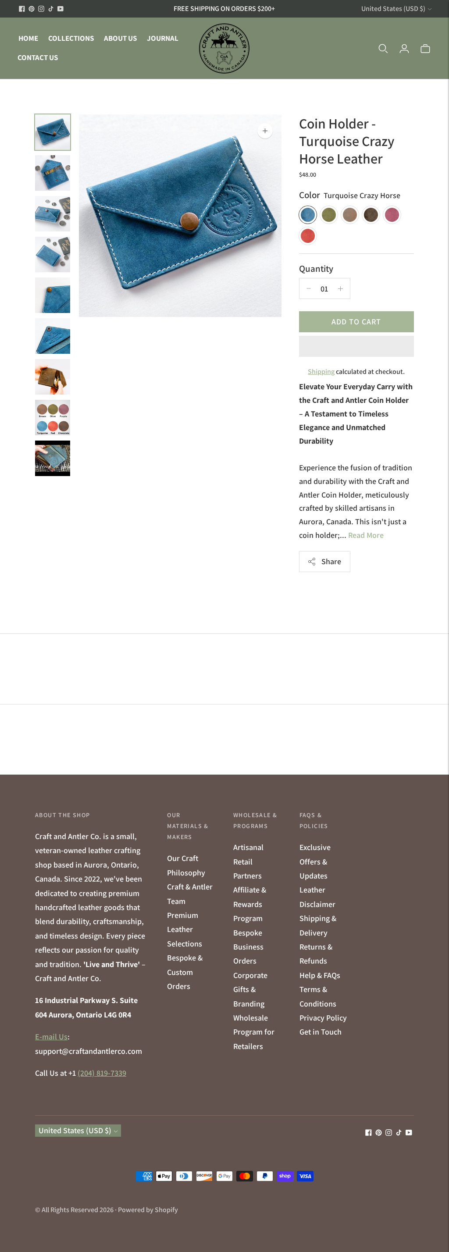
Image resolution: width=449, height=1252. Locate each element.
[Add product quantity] (308, 288)
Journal (162, 38)
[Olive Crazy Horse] (329, 215)
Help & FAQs (319, 975)
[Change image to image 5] (52, 295)
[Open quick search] (383, 48)
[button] (356, 346)
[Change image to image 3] (52, 213)
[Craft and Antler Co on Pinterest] (32, 9)
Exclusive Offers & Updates (315, 861)
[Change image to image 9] (52, 458)
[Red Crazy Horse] (308, 236)
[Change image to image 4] (52, 254)
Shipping (321, 371)
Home (28, 38)
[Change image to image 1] (52, 132)
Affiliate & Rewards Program (249, 904)
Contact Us (38, 57)
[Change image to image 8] (52, 417)
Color (309, 195)
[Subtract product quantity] (340, 288)
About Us (120, 38)
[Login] (404, 48)
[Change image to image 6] (52, 336)
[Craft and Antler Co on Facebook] (22, 9)
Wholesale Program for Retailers (253, 1032)
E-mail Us (51, 1036)
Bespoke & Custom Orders (185, 972)
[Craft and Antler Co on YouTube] (60, 9)
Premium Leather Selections (184, 929)
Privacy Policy (323, 1018)
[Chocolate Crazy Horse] (371, 215)
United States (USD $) (393, 8)
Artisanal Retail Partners (248, 861)
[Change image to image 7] (52, 377)
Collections (71, 38)
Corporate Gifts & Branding (250, 989)
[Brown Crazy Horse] (350, 215)
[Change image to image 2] (52, 173)
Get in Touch (320, 1032)
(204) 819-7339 (102, 1073)
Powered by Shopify (148, 1209)
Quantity (316, 268)
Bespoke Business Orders (248, 947)
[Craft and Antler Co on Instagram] (41, 9)
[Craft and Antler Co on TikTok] (51, 9)
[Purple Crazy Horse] (392, 215)
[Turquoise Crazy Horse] (308, 215)
